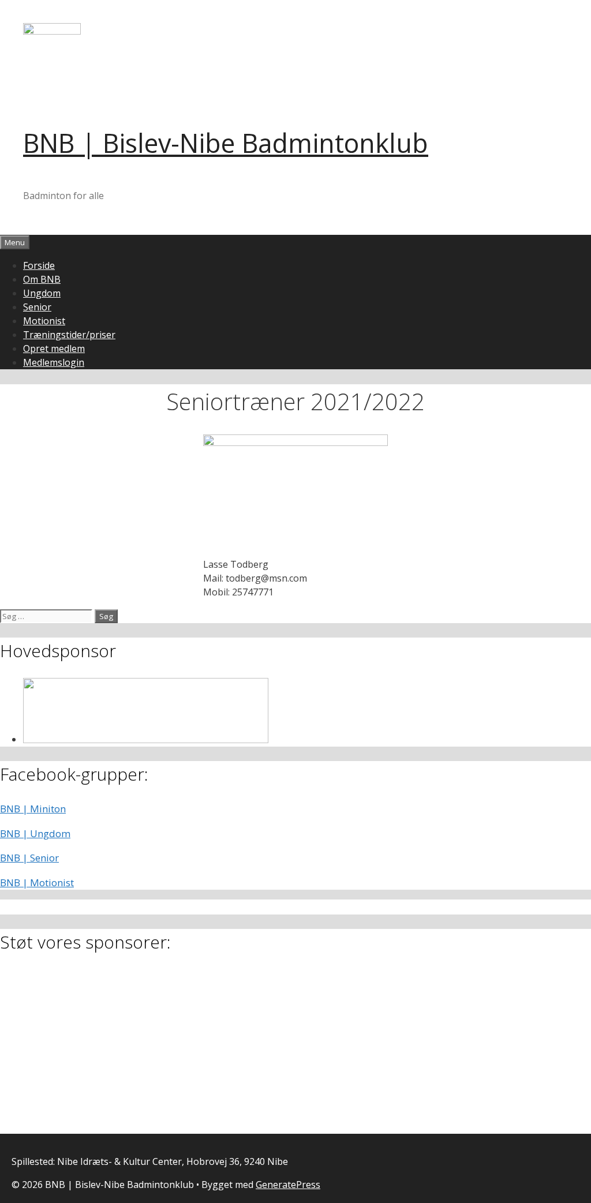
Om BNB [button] (42, 279)
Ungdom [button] (42, 293)
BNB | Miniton (33, 808)
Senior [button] (37, 307)
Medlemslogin (53, 362)
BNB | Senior (29, 857)
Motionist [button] (44, 320)
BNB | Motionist (37, 882)
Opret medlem (54, 348)
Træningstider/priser (69, 334)
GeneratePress (288, 1184)
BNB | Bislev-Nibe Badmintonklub (225, 142)
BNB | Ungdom (35, 833)
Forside (39, 265)
